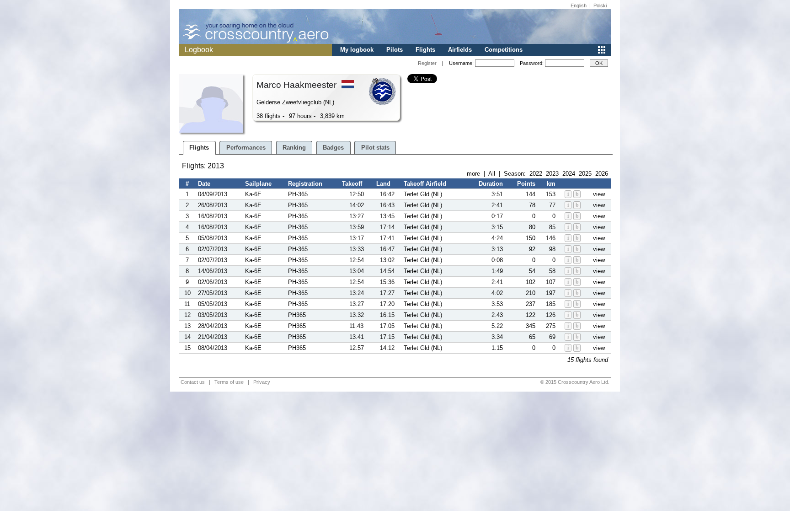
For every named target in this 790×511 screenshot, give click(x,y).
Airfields (460, 49)
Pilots (394, 49)
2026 (601, 173)
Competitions (504, 49)
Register (427, 63)
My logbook (357, 49)
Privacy (261, 382)
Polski (600, 5)
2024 (568, 173)
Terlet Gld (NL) (423, 194)
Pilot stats (375, 147)
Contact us (193, 382)
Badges (333, 147)
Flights (425, 49)
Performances (246, 147)
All (491, 173)
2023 (552, 173)
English (579, 5)
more (473, 173)
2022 (535, 173)
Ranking (294, 147)
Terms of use (229, 382)
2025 (585, 173)
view (599, 194)
